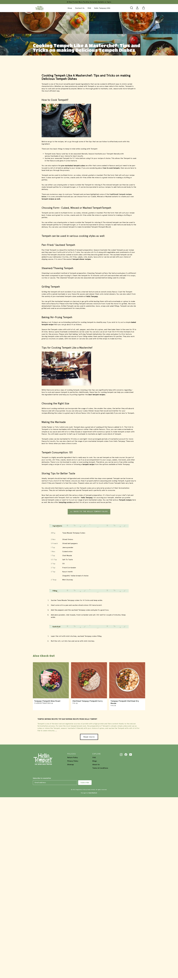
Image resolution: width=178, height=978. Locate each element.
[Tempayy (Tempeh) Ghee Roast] (51, 680)
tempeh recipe (88, 464)
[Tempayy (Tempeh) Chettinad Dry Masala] (127, 680)
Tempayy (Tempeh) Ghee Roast (47, 701)
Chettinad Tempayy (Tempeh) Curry (87, 701)
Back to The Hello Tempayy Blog (90, 511)
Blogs (94, 761)
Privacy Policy (72, 761)
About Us (96, 764)
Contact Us (80, 8)
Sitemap (70, 764)
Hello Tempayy (87, 498)
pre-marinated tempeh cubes (73, 166)
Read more (89, 737)
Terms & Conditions (100, 768)
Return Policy (72, 757)
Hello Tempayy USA (102, 8)
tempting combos (66, 502)
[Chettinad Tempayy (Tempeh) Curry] (89, 680)
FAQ (89, 8)
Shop (70, 8)
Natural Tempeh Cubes (44, 703)
